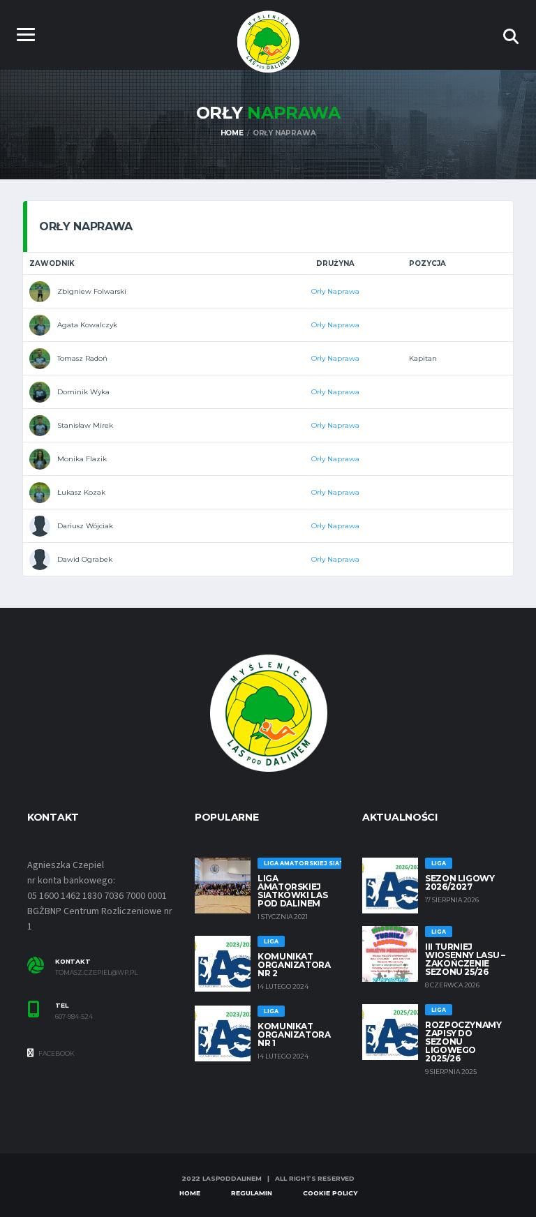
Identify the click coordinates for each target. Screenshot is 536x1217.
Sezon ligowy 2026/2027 (460, 882)
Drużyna (335, 263)
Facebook (56, 1053)
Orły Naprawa (335, 291)
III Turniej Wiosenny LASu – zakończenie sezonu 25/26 (465, 959)
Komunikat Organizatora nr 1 (294, 1034)
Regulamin (251, 1193)
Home (189, 1193)
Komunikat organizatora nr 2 (294, 964)
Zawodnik (52, 263)
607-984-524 (74, 1016)
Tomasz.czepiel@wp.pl (96, 972)
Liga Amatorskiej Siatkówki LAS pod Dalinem (292, 891)
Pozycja (427, 263)
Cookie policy (330, 1193)
